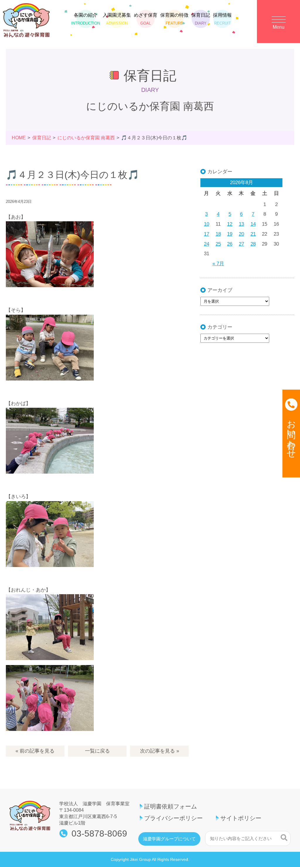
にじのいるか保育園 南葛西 (86, 137)
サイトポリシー (240, 818)
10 (206, 224)
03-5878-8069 (99, 833)
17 (206, 234)
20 (241, 234)
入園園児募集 (117, 19)
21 (253, 234)
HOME (19, 137)
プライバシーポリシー (173, 818)
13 (241, 224)
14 (253, 224)
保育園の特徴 (174, 19)
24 (206, 244)
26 (229, 244)
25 (218, 244)
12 (229, 224)
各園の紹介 (85, 19)
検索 (284, 837)
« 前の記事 (35, 751)
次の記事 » (159, 751)
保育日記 (200, 19)
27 (241, 244)
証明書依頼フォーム (170, 806)
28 (253, 244)
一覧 (97, 751)
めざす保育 (145, 19)
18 (218, 234)
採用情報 (222, 19)
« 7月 (218, 263)
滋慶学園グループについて (169, 839)
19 (229, 234)
